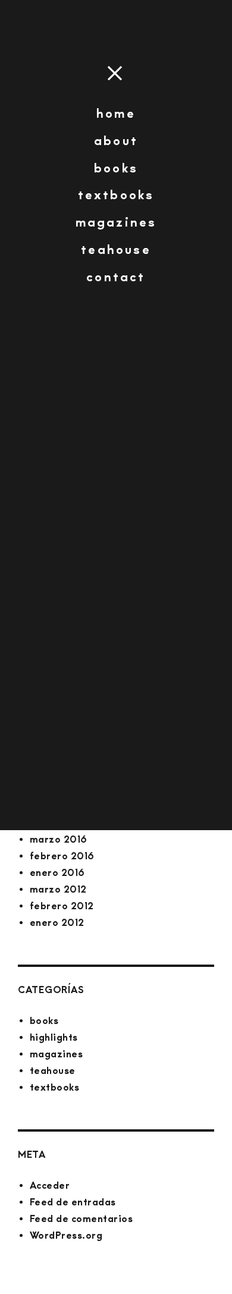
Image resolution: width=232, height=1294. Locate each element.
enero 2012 (57, 922)
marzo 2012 (58, 889)
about (116, 140)
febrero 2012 (62, 906)
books (116, 168)
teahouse (116, 249)
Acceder (50, 1185)
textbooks (116, 194)
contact (115, 276)
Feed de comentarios (81, 1218)
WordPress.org (66, 1235)
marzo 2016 (58, 839)
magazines (116, 222)
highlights (54, 1037)
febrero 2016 (62, 856)
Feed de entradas (73, 1202)
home (116, 113)
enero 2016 (57, 872)
